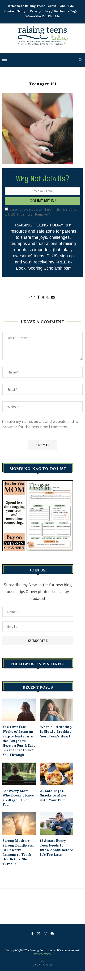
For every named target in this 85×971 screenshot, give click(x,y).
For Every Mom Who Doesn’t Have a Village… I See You (18, 798)
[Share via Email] (53, 297)
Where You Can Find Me (43, 16)
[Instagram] (45, 933)
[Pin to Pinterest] (48, 297)
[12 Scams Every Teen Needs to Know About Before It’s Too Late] (56, 823)
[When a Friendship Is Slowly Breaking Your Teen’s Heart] (56, 710)
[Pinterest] (52, 933)
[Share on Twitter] (43, 297)
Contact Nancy (15, 11)
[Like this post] (33, 297)
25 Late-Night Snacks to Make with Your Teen (53, 795)
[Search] (80, 60)
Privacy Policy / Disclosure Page (53, 11)
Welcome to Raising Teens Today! (32, 6)
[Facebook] (32, 933)
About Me (67, 6)
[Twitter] (39, 933)
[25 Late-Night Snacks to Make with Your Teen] (56, 774)
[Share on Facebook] (38, 297)
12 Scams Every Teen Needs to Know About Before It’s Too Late (56, 847)
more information (37, 214)
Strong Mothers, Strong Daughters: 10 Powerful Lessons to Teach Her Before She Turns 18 (18, 852)
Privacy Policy (42, 954)
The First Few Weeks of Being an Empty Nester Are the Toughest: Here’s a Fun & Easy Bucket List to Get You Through (18, 741)
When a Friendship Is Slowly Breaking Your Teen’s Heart (56, 731)
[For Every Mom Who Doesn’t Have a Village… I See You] (19, 774)
